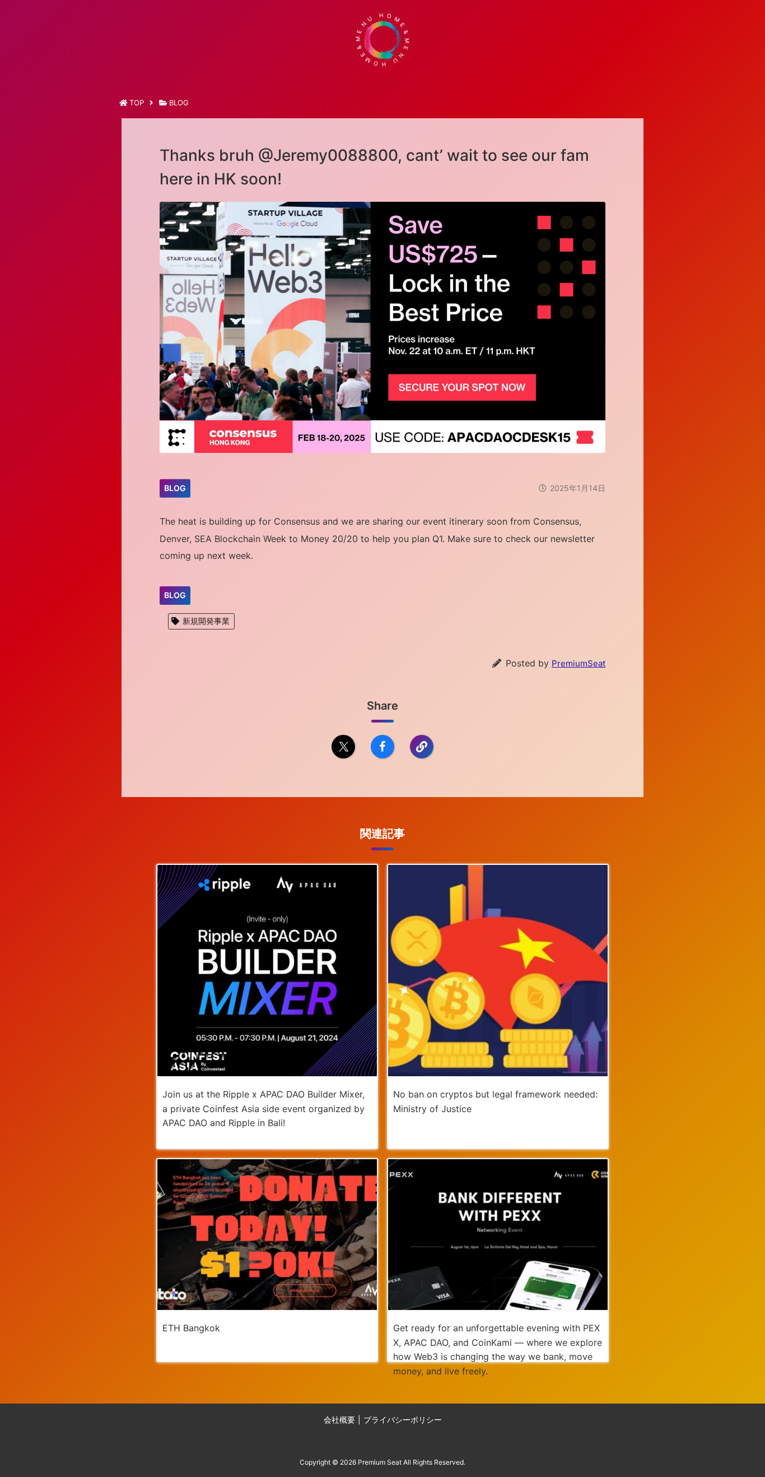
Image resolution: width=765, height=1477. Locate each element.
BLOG (179, 102)
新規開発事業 (206, 621)
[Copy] (421, 746)
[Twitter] (343, 746)
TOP (136, 102)
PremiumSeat (578, 663)
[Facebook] (382, 746)
